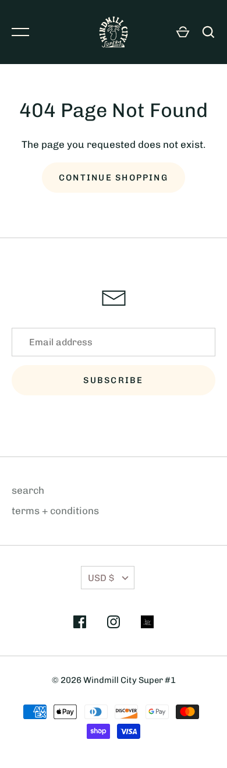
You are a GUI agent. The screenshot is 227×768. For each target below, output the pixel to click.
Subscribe (113, 380)
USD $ (101, 577)
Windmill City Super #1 (129, 680)
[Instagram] (113, 624)
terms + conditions (55, 510)
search (28, 490)
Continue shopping (113, 177)
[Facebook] (79, 624)
